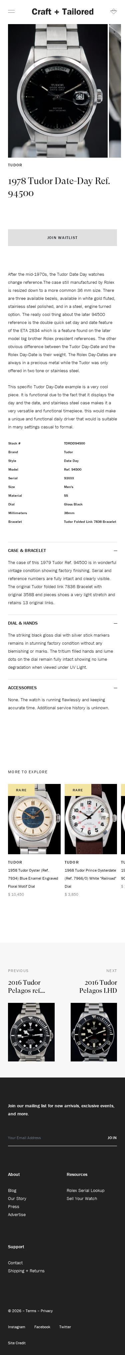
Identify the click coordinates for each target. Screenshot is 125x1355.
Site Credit (17, 1342)
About (14, 1174)
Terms (31, 1310)
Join (112, 1137)
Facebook (42, 1326)
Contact (15, 1263)
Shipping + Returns (26, 1271)
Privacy (47, 1310)
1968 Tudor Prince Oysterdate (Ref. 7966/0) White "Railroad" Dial (90, 878)
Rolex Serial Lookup (85, 1190)
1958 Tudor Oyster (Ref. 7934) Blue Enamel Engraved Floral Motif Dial (33, 878)
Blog (12, 1190)
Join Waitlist (62, 237)
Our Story (17, 1198)
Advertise (17, 1214)
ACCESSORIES (23, 688)
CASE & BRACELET (27, 550)
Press (13, 1206)
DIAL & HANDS (23, 623)
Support (16, 1247)
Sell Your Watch (82, 1198)
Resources (77, 1174)
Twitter (65, 1326)
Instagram (17, 1326)
